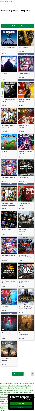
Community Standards (7, 388)
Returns (18, 392)
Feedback (28, 386)
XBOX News (11, 386)
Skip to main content (6, 1)
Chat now (21, 403)
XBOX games (14, 383)
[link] (9, 42)
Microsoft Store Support (8, 392)
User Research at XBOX (13, 390)
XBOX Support (20, 386)
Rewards (3, 397)
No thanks (21, 407)
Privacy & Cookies (6, 406)
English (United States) (7, 399)
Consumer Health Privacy (8, 403)
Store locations (5, 395)
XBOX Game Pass (24, 383)
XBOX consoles (5, 383)
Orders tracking (26, 392)
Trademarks (3, 408)
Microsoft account (27, 390)
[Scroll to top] (32, 374)
